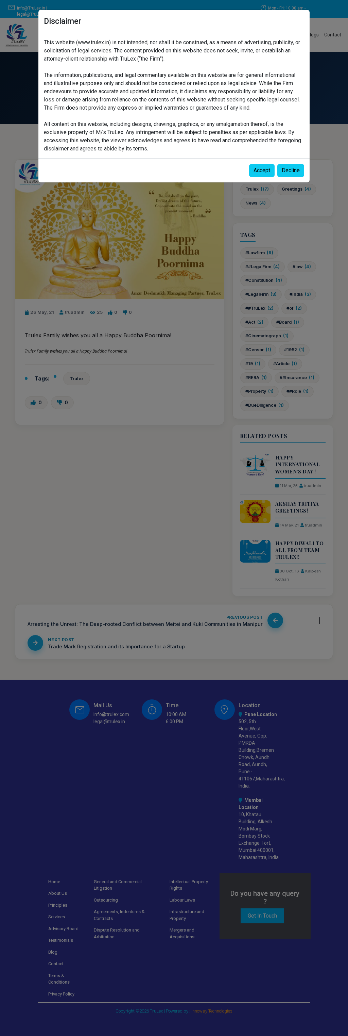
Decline (291, 170)
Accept (262, 170)
